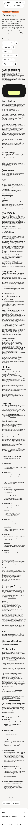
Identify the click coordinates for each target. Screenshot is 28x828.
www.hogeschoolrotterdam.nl (11, 495)
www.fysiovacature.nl (9, 739)
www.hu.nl (6, 510)
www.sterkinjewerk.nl (20, 266)
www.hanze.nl (7, 487)
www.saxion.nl (7, 526)
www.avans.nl (7, 463)
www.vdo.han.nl (9, 686)
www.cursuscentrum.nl (14, 700)
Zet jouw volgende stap (9, 798)
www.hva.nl (7, 519)
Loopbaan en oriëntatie (9, 816)
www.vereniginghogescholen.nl (11, 766)
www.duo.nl (13, 417)
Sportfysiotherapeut (9, 232)
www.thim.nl (7, 534)
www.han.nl (7, 479)
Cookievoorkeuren (19, 824)
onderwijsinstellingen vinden (10, 644)
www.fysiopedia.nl (8, 730)
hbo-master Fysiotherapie (14, 288)
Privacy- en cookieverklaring (8, 824)
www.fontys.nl (7, 472)
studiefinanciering (14, 414)
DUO (9, 451)
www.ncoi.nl (7, 550)
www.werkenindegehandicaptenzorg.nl (13, 781)
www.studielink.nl (12, 598)
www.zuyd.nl (7, 543)
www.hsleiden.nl (8, 503)
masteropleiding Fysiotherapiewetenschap (12, 690)
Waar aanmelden (13, 659)
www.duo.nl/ (7, 719)
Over (3, 812)
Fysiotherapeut (7, 231)
